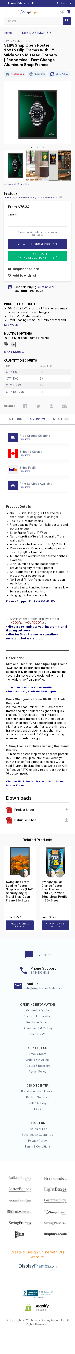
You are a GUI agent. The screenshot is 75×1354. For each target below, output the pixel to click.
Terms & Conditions (38, 1146)
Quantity (12, 214)
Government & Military (38, 1028)
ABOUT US (37, 1123)
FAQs (37, 1109)
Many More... (14, 351)
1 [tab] (32, 148)
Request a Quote (37, 1010)
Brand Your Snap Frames (37, 1091)
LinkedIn (48, 1337)
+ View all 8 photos (17, 184)
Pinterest (37, 1337)
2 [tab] (38, 148)
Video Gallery (38, 1103)
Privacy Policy (37, 1140)
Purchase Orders (37, 1022)
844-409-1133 (26, 3)
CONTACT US (37, 1048)
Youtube (59, 1337)
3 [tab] (44, 148)
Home (8, 32)
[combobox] (37, 21)
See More (11, 324)
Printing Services (37, 1097)
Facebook (16, 1337)
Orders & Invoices (37, 1059)
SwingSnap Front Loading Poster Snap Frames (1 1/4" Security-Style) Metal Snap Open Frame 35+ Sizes (19, 891)
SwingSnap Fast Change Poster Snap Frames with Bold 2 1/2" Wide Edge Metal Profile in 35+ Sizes (55, 891)
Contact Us (63, 3)
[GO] (67, 21)
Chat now (44, 287)
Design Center (37, 1085)
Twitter (27, 1337)
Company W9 (37, 1034)
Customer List (37, 1129)
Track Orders (37, 1054)
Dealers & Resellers (37, 1065)
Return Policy (37, 1071)
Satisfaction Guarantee (37, 1134)
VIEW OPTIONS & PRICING (20, 925)
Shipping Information (37, 1016)
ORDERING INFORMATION (37, 1004)
